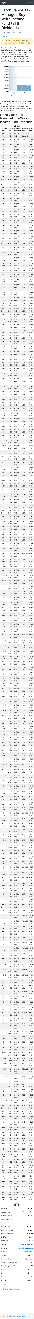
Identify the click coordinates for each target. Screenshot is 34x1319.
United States (28, 1252)
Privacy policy (16, 1316)
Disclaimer (6, 1316)
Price (14, 33)
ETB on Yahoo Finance (11, 1289)
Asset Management (26, 1248)
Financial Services (26, 1244)
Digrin (3, 2)
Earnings (6, 36)
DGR (20, 33)
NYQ (31, 1241)
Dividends (6, 33)
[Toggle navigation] (30, 2)
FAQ (23, 1316)
